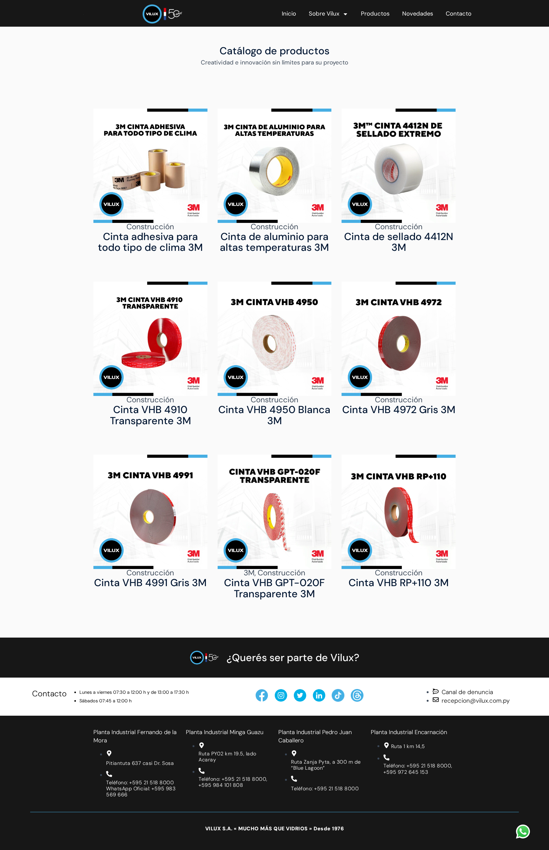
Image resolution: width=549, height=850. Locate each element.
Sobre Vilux (324, 13)
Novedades (417, 13)
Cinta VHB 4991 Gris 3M (150, 582)
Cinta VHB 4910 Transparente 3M (150, 415)
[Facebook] (261, 695)
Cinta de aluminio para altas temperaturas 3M (274, 242)
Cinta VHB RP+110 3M (399, 582)
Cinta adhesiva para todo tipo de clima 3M (150, 242)
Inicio (289, 13)
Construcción (150, 226)
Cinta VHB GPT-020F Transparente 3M (274, 588)
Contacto (458, 13)
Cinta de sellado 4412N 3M (398, 242)
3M (249, 573)
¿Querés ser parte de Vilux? (293, 657)
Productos (375, 13)
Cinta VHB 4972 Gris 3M (398, 409)
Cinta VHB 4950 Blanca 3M (274, 415)
